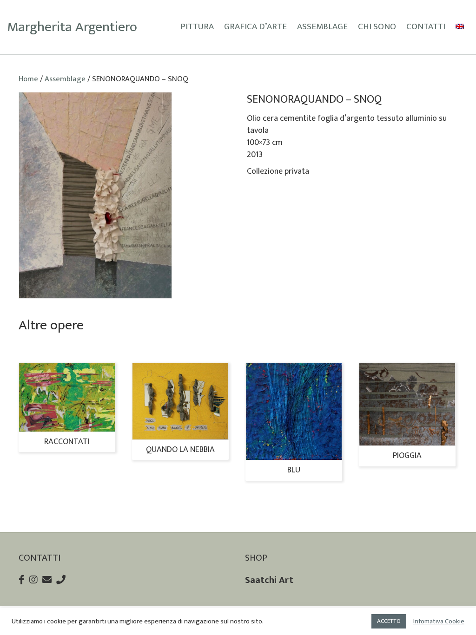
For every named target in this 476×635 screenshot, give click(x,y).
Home (28, 78)
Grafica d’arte (255, 27)
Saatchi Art (269, 580)
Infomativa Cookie (438, 621)
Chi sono (377, 27)
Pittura (197, 27)
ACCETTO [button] (389, 621)
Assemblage (322, 27)
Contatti (425, 27)
